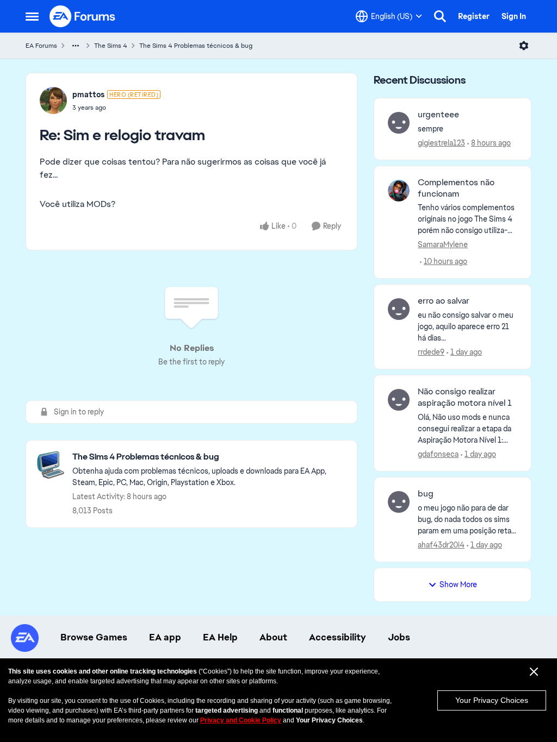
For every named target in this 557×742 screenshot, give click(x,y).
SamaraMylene (443, 244)
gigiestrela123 (441, 143)
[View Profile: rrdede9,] (399, 309)
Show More (458, 584)
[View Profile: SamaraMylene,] (399, 191)
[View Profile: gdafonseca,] (399, 400)
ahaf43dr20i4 (441, 545)
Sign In (514, 16)
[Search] (440, 16)
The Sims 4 (110, 45)
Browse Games (93, 637)
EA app (165, 637)
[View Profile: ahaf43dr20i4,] (399, 502)
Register (474, 16)
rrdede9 (431, 352)
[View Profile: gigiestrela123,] (399, 123)
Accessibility (337, 637)
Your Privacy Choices (491, 700)
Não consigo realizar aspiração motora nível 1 (465, 397)
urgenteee (438, 114)
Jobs (399, 637)
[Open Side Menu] (32, 16)
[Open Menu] (523, 45)
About (273, 637)
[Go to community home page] (82, 16)
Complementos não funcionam (456, 188)
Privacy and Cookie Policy (240, 720)
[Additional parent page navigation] (75, 45)
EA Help (220, 637)
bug (426, 493)
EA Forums (41, 45)
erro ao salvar (443, 300)
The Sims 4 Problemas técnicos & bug (195, 45)
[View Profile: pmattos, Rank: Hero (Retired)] (53, 100)
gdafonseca (438, 454)
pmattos (88, 94)
